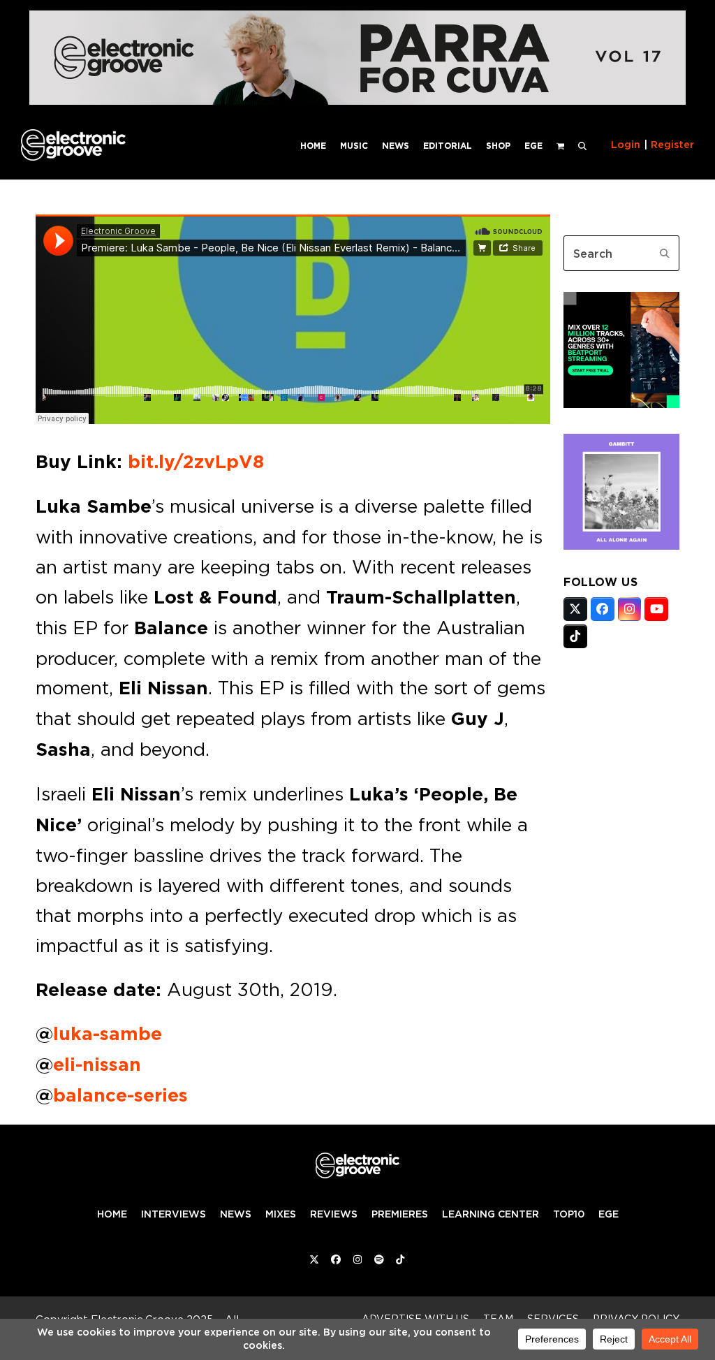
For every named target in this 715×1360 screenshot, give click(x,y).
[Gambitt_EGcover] (621, 546)
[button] (582, 144)
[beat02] (621, 404)
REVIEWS (334, 1214)
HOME (112, 1214)
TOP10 (568, 1214)
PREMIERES (399, 1214)
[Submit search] (665, 254)
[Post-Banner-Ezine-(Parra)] (357, 101)
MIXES (280, 1214)
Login (625, 144)
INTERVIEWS (173, 1214)
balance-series (120, 1095)
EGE (608, 1214)
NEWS (235, 1214)
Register (672, 144)
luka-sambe (107, 1034)
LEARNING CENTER (490, 1214)
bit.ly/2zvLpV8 (196, 462)
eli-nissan (97, 1064)
